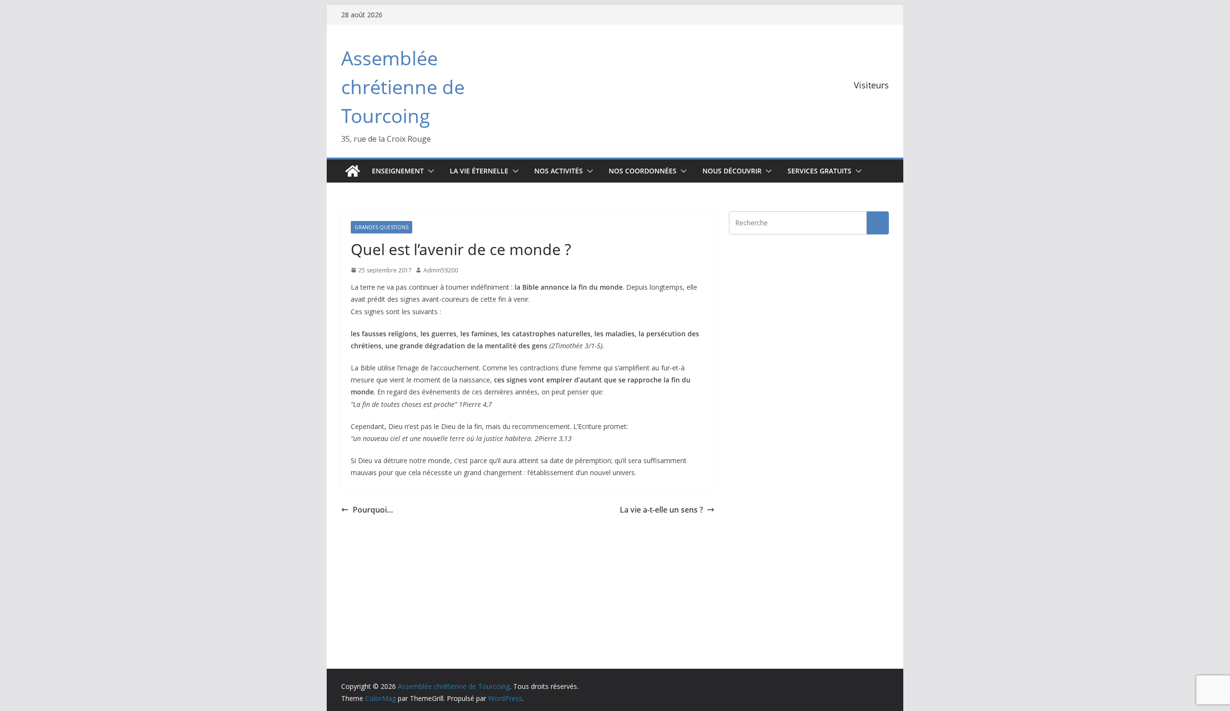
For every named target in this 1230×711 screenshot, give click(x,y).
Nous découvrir (732, 170)
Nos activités (558, 170)
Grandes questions (381, 227)
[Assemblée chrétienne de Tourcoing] (352, 171)
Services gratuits (819, 170)
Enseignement (398, 170)
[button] (429, 171)
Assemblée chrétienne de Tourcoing (403, 87)
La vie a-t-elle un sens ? (661, 509)
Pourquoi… (373, 509)
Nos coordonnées (642, 170)
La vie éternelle (479, 170)
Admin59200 (440, 270)
